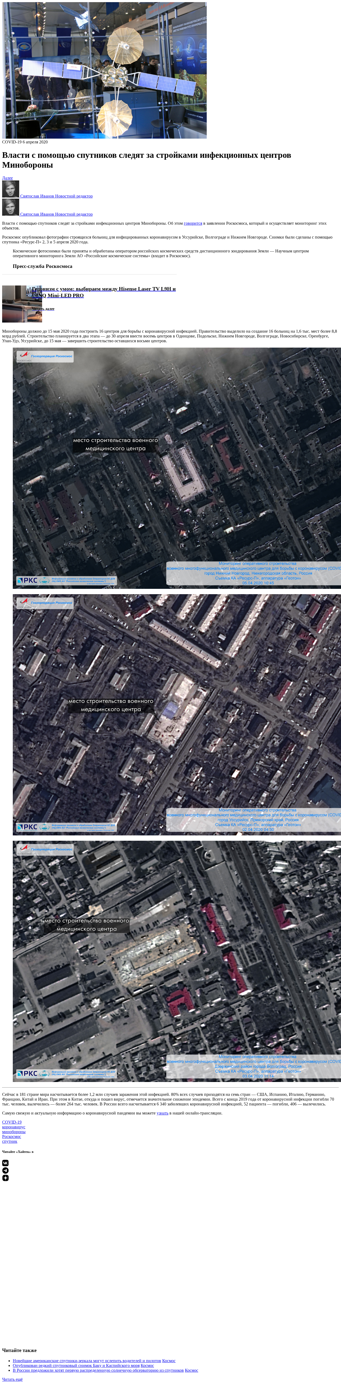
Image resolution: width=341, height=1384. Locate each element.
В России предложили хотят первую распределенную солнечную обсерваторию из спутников (98, 1370)
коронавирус (13, 1127)
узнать (162, 1113)
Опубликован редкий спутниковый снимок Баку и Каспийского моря (76, 1365)
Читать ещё (12, 1379)
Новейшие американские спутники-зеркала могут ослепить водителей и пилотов (87, 1360)
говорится (193, 223)
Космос (169, 1360)
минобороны (14, 1131)
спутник (9, 1141)
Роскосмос (11, 1136)
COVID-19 (12, 142)
